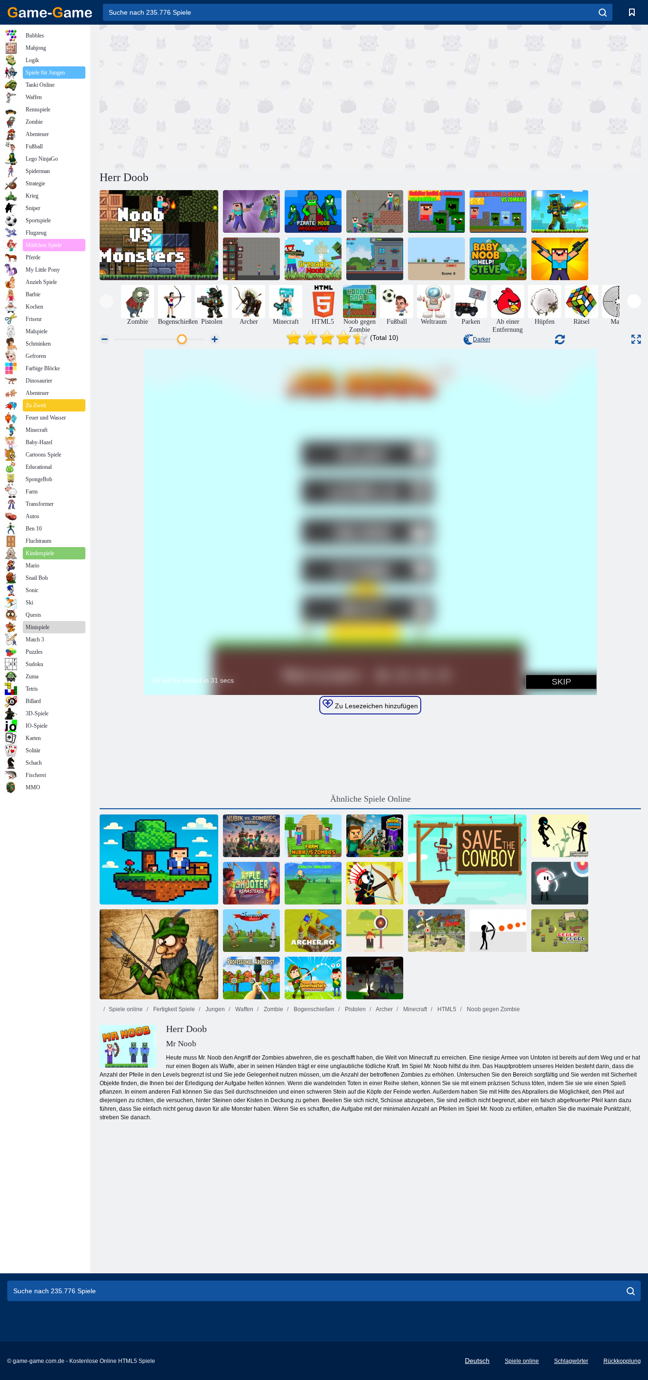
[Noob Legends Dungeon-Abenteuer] (559, 211)
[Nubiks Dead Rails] (436, 259)
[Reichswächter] (559, 930)
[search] (602, 12)
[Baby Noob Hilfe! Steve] (498, 259)
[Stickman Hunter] (374, 883)
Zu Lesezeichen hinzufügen (375, 706)
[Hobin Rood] (159, 954)
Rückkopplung (622, 1361)
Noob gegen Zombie (492, 1009)
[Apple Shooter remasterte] (251, 883)
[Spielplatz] (251, 259)
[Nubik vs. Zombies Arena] (251, 835)
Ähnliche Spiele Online (370, 799)
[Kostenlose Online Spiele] (50, 12)
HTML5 (446, 1009)
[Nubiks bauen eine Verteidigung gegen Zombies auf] (436, 211)
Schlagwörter (571, 1361)
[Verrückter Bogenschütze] (313, 883)
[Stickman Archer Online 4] (559, 835)
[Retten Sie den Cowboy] (467, 859)
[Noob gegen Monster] (159, 235)
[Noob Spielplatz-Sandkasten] (374, 211)
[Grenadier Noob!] (313, 259)
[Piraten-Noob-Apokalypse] (313, 211)
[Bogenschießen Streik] (436, 930)
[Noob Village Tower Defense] (374, 835)
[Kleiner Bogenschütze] (374, 930)
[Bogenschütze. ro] (313, 930)
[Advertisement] (235, 96)
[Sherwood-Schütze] (251, 930)
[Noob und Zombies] (374, 259)
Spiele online (126, 1009)
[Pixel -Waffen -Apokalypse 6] (374, 978)
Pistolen (354, 1009)
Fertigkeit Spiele (173, 1009)
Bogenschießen (313, 1009)
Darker (482, 339)
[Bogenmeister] (313, 978)
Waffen (243, 1009)
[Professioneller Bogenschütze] (251, 978)
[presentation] (106, 301)
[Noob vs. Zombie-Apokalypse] (559, 259)
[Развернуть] (636, 339)
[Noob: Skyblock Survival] (159, 859)
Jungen (214, 1009)
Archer (384, 1009)
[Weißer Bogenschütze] (559, 883)
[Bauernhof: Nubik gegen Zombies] (313, 835)
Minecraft (414, 1009)
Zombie (272, 1009)
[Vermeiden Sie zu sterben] (498, 930)
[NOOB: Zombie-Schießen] (251, 211)
